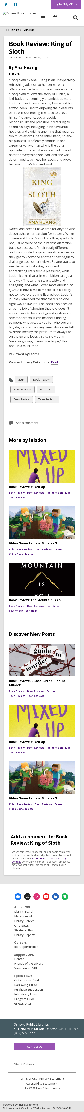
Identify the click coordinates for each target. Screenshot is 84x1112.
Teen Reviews (47, 400)
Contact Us (34, 1046)
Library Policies (24, 921)
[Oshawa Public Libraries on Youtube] (46, 896)
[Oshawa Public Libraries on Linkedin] (55, 896)
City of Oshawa (24, 1064)
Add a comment (27, 423)
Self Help (31, 610)
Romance (46, 390)
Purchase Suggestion (28, 989)
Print (54, 362)
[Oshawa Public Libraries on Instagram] (36, 896)
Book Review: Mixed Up (27, 487)
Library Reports (25, 935)
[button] (6, 4)
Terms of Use (28, 1078)
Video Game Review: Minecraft (33, 543)
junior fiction (55, 492)
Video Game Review (21, 554)
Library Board (23, 911)
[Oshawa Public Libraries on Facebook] (18, 896)
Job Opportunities (26, 947)
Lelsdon (28, 30)
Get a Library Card (26, 980)
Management (23, 916)
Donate (19, 959)
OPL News (21, 925)
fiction (51, 691)
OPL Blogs (11, 30)
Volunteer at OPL (26, 968)
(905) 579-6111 (25, 1033)
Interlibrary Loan (25, 994)
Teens (58, 549)
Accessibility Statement (41, 1083)
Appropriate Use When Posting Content (39, 860)
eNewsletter (22, 1003)
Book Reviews (22, 390)
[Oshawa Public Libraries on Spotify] (65, 896)
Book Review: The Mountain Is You (36, 600)
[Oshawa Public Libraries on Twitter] (27, 896)
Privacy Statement (51, 1078)
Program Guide (24, 999)
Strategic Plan (23, 930)
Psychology (16, 610)
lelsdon (17, 57)
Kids (68, 492)
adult (21, 380)
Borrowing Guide (25, 985)
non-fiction (53, 606)
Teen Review (21, 400)
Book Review (41, 380)
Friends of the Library (28, 963)
